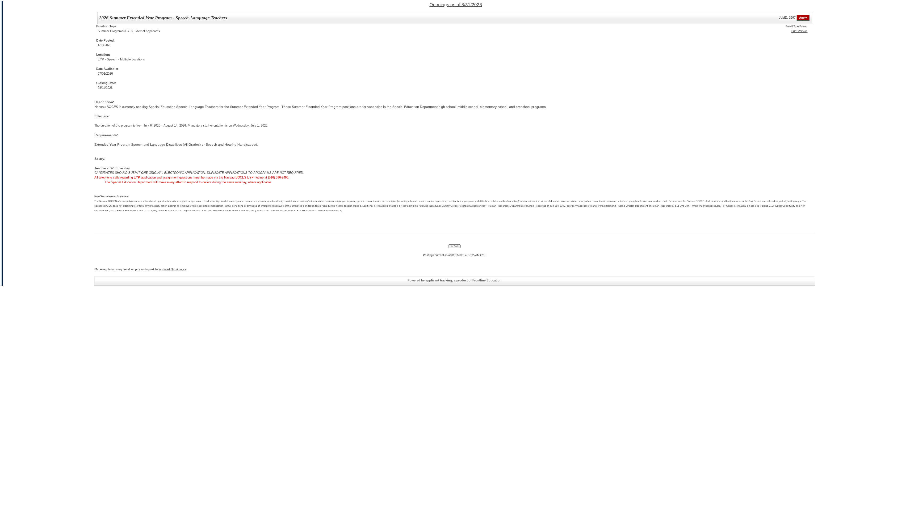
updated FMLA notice (172, 269)
